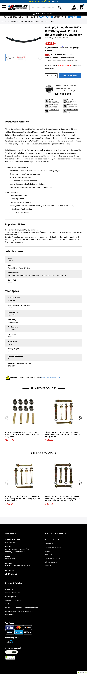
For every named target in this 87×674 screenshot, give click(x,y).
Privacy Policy (10, 589)
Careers (48, 566)
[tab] (18, 122)
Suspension (12, 22)
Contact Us (49, 544)
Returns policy (10, 596)
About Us (48, 555)
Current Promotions (52, 558)
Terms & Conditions (12, 593)
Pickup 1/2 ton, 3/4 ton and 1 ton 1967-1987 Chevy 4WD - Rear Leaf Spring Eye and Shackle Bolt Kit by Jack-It (62, 498)
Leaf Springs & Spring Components (31, 22)
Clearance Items (51, 562)
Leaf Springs (50, 22)
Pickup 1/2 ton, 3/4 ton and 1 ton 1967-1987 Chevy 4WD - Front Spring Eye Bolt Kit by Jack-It (62, 434)
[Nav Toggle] (4, 7)
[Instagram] (9, 574)
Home (4, 22)
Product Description (17, 121)
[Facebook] (6, 574)
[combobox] (45, 7)
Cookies (8, 604)
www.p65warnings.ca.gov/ (50, 377)
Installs (47, 551)
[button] (10, 57)
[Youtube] (12, 574)
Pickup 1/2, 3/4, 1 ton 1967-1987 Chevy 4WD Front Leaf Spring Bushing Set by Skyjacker (22, 434)
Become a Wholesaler (53, 547)
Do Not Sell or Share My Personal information (21, 608)
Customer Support (52, 540)
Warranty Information (13, 600)
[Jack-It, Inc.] (17, 7)
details (55, 1)
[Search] (59, 8)
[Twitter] (16, 574)
